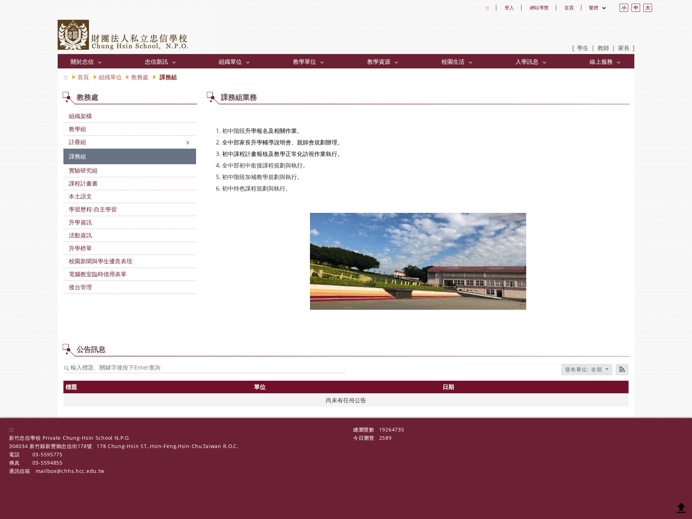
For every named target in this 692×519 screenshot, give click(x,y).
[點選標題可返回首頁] (135, 28)
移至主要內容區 (24, 8)
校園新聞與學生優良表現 (100, 261)
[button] (99, 62)
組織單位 (110, 77)
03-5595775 (47, 454)
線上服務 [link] (601, 62)
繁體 (594, 7)
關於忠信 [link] (82, 62)
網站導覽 (539, 8)
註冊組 (77, 142)
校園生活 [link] (453, 62)
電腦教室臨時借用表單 (98, 274)
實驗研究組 (83, 170)
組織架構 (80, 116)
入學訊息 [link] (526, 62)
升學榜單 (80, 248)
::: (487, 8)
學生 (583, 48)
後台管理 (80, 287)
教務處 (139, 77)
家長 (624, 48)
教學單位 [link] (304, 62)
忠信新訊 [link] (156, 62)
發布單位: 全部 (584, 369)
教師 (603, 48)
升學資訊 (80, 222)
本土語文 (80, 196)
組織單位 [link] (230, 62)
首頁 (569, 8)
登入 (509, 8)
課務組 (77, 156)
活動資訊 (80, 235)
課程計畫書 (83, 183)
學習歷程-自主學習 (93, 209)
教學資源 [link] (378, 62)
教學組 (77, 129)
